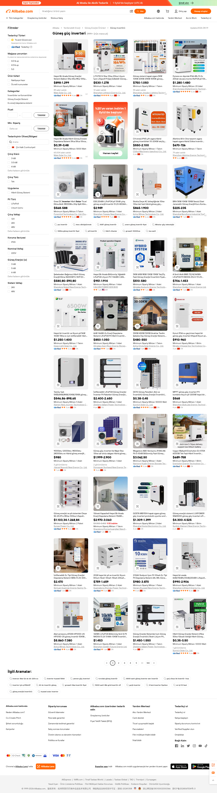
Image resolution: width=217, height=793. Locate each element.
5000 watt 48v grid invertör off (108, 685)
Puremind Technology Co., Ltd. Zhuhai (71, 214)
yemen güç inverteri (81, 679)
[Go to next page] (154, 663)
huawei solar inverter (49, 692)
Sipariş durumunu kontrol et (187, 723)
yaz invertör (62, 225)
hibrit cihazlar (111, 231)
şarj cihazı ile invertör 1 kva (178, 679)
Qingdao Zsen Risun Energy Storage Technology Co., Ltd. (110, 346)
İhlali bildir (137, 740)
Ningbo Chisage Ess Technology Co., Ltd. (190, 346)
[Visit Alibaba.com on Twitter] (188, 746)
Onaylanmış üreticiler (100, 715)
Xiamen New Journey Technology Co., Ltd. (71, 404)
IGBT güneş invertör (108, 225)
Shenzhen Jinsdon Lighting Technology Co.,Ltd (150, 92)
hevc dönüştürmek (83, 225)
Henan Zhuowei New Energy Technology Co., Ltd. (150, 588)
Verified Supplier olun (184, 729)
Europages (151, 779)
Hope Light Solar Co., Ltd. (65, 346)
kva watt (152, 231)
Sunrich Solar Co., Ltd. (143, 404)
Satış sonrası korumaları (59, 729)
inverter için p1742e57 (21, 685)
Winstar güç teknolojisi (164, 225)
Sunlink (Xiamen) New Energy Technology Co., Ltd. (190, 526)
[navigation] (28, 346)
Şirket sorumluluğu (14, 723)
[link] (213, 765)
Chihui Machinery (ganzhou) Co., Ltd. (149, 151)
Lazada (108, 779)
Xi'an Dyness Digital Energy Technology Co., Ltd (190, 89)
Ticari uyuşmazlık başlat (143, 723)
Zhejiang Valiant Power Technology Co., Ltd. (110, 404)
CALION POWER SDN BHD (105, 287)
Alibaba (56, 28)
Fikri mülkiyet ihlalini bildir (144, 735)
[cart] (168, 11)
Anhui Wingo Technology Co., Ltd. (148, 214)
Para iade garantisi (56, 718)
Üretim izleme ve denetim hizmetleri (64, 735)
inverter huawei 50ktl (56, 679)
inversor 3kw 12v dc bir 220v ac (25, 679)
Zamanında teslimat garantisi (61, 723)
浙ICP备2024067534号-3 (183, 788)
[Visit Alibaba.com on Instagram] (194, 746)
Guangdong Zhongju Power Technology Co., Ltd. (110, 588)
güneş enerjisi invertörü (22, 692)
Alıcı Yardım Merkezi (142, 712)
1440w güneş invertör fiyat (68, 231)
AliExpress (66, 779)
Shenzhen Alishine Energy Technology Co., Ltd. (190, 155)
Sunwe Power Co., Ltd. (64, 526)
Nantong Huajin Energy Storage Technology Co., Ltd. (150, 463)
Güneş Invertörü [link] (117, 28)
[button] (131, 11)
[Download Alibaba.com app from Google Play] (201, 766)
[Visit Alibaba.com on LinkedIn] (182, 746)
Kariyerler (10, 729)
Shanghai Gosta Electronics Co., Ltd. (149, 526)
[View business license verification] (135, 788)
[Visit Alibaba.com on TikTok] (206, 746)
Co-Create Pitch (13, 718)
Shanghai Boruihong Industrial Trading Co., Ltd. (190, 214)
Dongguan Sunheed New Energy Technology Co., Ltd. (110, 467)
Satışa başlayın (181, 718)
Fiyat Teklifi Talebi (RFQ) (101, 721)
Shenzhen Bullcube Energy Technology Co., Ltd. (190, 404)
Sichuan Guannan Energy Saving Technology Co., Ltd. (71, 588)
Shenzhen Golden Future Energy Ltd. (189, 287)
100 (148, 663)
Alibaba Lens (21, 766)
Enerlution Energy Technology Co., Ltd (190, 463)
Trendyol (140, 779)
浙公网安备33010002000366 (156, 788)
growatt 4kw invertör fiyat (76, 685)
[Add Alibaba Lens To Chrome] (46, 766)
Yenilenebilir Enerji (72, 28)
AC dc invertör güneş (47, 685)
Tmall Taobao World (94, 779)
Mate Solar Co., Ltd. (62, 92)
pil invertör (92, 231)
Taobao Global (120, 779)
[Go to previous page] (106, 663)
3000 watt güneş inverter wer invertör (142, 679)
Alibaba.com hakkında (16, 706)
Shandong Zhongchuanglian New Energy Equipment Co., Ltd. (110, 529)
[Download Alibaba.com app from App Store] (179, 766)
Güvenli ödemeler (56, 712)
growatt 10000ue (133, 231)
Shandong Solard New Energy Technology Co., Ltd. (71, 287)
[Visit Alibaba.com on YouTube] (200, 746)
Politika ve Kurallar (56, 740)
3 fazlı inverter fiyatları (158, 685)
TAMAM (41, 115)
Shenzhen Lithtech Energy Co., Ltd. (109, 92)
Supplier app (101, 766)
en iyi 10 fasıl (181, 685)
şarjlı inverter (134, 685)
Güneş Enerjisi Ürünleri (95, 28)
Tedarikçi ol (180, 712)
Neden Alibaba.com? (15, 712)
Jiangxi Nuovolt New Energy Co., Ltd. (70, 467)
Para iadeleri (138, 729)
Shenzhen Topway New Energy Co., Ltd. (110, 214)
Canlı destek (138, 718)
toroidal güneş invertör (108, 679)
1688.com (78, 779)
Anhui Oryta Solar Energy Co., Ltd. (148, 346)
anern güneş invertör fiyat (136, 225)
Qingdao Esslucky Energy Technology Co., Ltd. (150, 287)
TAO (131, 779)
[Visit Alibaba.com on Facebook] (176, 746)
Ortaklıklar (179, 735)
